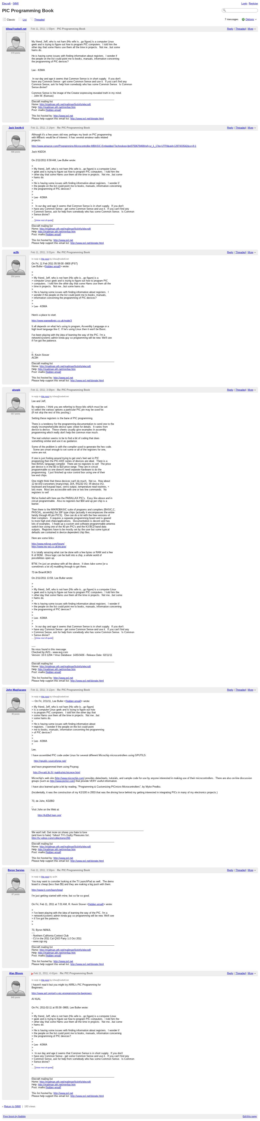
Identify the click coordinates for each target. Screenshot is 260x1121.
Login (244, 3)
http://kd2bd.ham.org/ (49, 815)
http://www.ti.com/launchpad (47, 890)
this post (45, 259)
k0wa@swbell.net (16, 28)
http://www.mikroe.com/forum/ (48, 543)
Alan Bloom (16, 973)
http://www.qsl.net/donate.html (87, 118)
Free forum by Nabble (14, 1116)
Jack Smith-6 (16, 127)
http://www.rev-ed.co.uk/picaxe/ (49, 546)
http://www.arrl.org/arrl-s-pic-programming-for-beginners (62, 993)
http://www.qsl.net (63, 115)
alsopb (16, 389)
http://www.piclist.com (62, 781)
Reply (230, 28)
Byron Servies (16, 870)
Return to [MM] (12, 1106)
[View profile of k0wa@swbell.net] (16, 49)
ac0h (16, 252)
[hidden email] (53, 110)
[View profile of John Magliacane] (16, 710)
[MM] (16, 3)
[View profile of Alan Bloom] (16, 993)
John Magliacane (16, 689)
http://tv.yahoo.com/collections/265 (51, 838)
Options (250, 19)
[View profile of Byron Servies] (16, 890)
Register (253, 3)
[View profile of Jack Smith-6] (16, 148)
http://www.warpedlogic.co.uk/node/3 (52, 320)
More (250, 28)
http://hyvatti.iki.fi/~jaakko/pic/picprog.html (56, 772)
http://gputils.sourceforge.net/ (50, 761)
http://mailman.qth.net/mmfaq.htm (57, 107)
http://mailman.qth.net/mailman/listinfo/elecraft (65, 104)
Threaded (39, 19)
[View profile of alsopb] (16, 410)
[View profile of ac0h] (16, 272)
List (25, 19)
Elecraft (6, 3)
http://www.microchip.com (69, 778)
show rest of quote (44, 220)
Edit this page (250, 1116)
